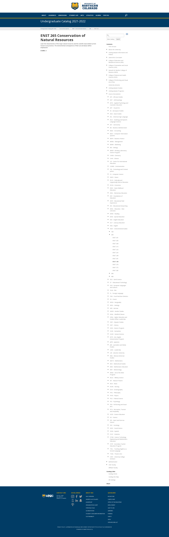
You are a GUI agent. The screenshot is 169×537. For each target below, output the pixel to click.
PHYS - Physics (114, 395)
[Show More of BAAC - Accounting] (108, 130)
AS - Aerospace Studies (117, 111)
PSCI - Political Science (116, 398)
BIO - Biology (114, 147)
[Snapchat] (81, 500)
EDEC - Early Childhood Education (116, 189)
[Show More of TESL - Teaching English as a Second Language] (108, 448)
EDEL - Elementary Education (118, 193)
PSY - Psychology (115, 401)
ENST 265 (115, 261)
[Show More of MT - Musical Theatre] (108, 380)
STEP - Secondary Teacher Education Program (118, 445)
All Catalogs (112, 480)
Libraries (110, 511)
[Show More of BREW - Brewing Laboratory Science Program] (108, 150)
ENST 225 (115, 249)
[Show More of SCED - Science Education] (108, 414)
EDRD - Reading (114, 214)
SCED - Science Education (117, 414)
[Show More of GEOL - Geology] (108, 305)
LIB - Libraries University (117, 353)
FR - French (113, 299)
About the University (115, 49)
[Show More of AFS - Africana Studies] (108, 96)
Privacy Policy (61, 527)
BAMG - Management (116, 141)
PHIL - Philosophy (115, 392)
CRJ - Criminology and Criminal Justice (119, 170)
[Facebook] (77, 496)
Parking (110, 513)
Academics (52, 15)
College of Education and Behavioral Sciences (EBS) (116, 61)
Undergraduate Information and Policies (118, 53)
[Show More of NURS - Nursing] (108, 386)
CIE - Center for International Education (118, 162)
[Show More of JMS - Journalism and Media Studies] (108, 344)
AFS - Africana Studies (116, 97)
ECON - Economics (115, 185)
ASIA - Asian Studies (116, 114)
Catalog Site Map (114, 477)
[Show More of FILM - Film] (108, 290)
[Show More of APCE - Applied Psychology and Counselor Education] (108, 102)
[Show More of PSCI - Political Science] (108, 398)
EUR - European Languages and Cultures (118, 286)
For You (106, 15)
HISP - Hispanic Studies (117, 322)
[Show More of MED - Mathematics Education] (108, 366)
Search (118, 39)
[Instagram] (73, 496)
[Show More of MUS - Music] (108, 383)
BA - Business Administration (118, 128)
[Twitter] (81, 496)
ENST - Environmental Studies (79, 28)
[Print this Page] (127, 34)
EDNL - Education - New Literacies (117, 210)
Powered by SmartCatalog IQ (84, 529)
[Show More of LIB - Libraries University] (108, 352)
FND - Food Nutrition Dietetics (119, 296)
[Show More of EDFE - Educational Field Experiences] (108, 200)
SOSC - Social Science (116, 428)
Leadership (89, 502)
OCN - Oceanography (116, 389)
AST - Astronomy (115, 125)
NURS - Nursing (114, 386)
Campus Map (111, 499)
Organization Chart (92, 505)
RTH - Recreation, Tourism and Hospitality (118, 410)
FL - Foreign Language (116, 293)
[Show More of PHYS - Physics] (108, 395)
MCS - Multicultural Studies (118, 364)
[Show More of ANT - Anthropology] (108, 99)
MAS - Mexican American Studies (117, 357)
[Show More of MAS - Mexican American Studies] (108, 355)
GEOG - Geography (115, 302)
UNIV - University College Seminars (117, 458)
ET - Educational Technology (118, 282)
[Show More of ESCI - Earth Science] (108, 279)
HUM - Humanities (115, 331)
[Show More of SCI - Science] (108, 417)
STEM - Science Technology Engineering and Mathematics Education (118, 439)
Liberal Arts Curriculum (115, 57)
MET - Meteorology (116, 370)
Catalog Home (113, 474)
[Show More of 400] (109, 276)
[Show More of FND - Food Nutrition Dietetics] (108, 296)
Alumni (98, 15)
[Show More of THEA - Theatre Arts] (108, 453)
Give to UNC (111, 508)
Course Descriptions (64, 28)
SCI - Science (113, 417)
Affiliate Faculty (113, 468)
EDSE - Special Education (117, 217)
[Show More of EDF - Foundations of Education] (108, 195)
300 (112, 273)
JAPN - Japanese (114, 342)
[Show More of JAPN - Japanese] (108, 341)
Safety (110, 516)
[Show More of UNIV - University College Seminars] (108, 456)
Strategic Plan (90, 508)
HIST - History (114, 325)
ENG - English (114, 226)
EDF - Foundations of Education (116, 197)
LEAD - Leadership (115, 350)
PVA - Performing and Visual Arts (118, 405)
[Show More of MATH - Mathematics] (108, 360)
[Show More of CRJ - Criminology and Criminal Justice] (108, 169)
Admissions (62, 15)
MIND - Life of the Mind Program (117, 373)
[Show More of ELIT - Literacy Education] (108, 222)
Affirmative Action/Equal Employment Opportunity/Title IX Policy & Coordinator (89, 527)
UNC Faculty (112, 465)
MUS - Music (113, 383)
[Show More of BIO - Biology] (108, 147)
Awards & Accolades (92, 499)
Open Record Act (113, 522)
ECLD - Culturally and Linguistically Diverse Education (119, 181)
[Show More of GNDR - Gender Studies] (108, 311)
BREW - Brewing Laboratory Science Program (118, 151)
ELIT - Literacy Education (117, 223)
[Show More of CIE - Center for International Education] (108, 161)
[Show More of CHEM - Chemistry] (108, 155)
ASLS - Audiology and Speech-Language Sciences (119, 121)
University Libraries (114, 85)
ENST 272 (115, 267)
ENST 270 (115, 264)
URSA (109, 519)
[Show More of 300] (109, 273)
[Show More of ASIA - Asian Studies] (108, 113)
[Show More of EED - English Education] (108, 219)
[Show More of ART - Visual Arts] (108, 107)
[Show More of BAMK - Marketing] (108, 144)
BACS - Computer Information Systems (119, 134)
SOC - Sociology (114, 425)
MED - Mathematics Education (119, 367)
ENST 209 (115, 243)
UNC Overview (90, 496)
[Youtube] (73, 500)
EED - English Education (117, 220)
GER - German (114, 308)
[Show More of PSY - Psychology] (108, 401)
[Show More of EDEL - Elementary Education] (108, 192)
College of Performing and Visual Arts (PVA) (118, 81)
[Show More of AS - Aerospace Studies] (108, 110)
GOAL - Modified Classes (117, 314)
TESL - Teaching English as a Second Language (118, 450)
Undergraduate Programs (116, 91)
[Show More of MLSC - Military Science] (108, 377)
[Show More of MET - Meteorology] (108, 369)
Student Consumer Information (95, 513)
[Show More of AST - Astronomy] (108, 124)
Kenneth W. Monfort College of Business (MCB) (118, 71)
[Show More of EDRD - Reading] (108, 213)
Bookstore (111, 496)
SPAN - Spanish (114, 431)
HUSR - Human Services (117, 334)
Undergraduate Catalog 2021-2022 (48, 28)
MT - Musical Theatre (116, 380)
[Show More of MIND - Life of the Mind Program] (108, 372)
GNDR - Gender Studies (117, 311)
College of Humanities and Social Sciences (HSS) (118, 66)
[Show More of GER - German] (108, 308)
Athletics (89, 15)
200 (90, 28)
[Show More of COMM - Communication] (108, 166)
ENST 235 (115, 252)
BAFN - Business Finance (117, 138)
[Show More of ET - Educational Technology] (108, 282)
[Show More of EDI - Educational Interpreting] (108, 205)
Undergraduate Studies (115, 88)
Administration (113, 462)
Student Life (73, 15)
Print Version (112, 46)
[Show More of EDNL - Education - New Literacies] (108, 208)
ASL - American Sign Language (119, 117)
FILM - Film (113, 290)
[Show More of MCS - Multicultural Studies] (108, 363)
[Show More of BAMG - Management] (108, 141)
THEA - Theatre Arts (116, 454)
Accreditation (90, 511)
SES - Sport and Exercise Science (117, 421)
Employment (111, 505)
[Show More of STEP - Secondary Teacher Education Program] (108, 443)
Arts (82, 15)
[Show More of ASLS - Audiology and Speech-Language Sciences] (108, 119)
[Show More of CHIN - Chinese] (108, 158)
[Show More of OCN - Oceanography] (108, 389)
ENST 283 (115, 270)
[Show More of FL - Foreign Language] (108, 293)
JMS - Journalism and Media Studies (118, 346)
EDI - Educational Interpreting (118, 206)
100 (112, 232)
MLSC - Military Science (116, 377)
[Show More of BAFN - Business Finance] (108, 138)
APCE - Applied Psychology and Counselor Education (119, 104)
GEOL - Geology (114, 305)
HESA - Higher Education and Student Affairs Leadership (118, 318)
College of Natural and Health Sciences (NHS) (117, 76)
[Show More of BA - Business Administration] (108, 127)
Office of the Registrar (114, 502)
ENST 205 (115, 240)
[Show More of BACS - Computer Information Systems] (108, 133)
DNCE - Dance (114, 177)
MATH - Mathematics (116, 361)
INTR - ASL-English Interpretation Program (117, 338)
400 (112, 276)
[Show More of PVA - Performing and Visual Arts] (108, 404)
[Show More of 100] (109, 231)
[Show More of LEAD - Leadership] (108, 349)
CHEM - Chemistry (115, 155)
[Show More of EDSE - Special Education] (108, 216)
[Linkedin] (77, 500)
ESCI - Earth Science (116, 279)
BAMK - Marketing (115, 144)
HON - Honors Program (117, 328)
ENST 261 (115, 258)
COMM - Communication (117, 166)
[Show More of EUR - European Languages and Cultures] (108, 285)
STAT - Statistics (115, 434)
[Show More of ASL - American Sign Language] (108, 116)
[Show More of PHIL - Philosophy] (108, 392)
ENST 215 (115, 246)
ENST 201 (115, 237)
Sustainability (90, 516)
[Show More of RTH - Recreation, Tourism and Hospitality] (108, 409)
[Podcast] (73, 504)
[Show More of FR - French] (108, 299)
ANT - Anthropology (116, 100)
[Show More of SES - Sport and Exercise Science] (108, 420)
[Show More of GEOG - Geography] (108, 302)
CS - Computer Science (116, 174)
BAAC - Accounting (115, 131)
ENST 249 (115, 255)
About (44, 15)
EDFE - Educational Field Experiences (117, 202)
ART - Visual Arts (115, 108)
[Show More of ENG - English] (108, 225)
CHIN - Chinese (114, 158)
